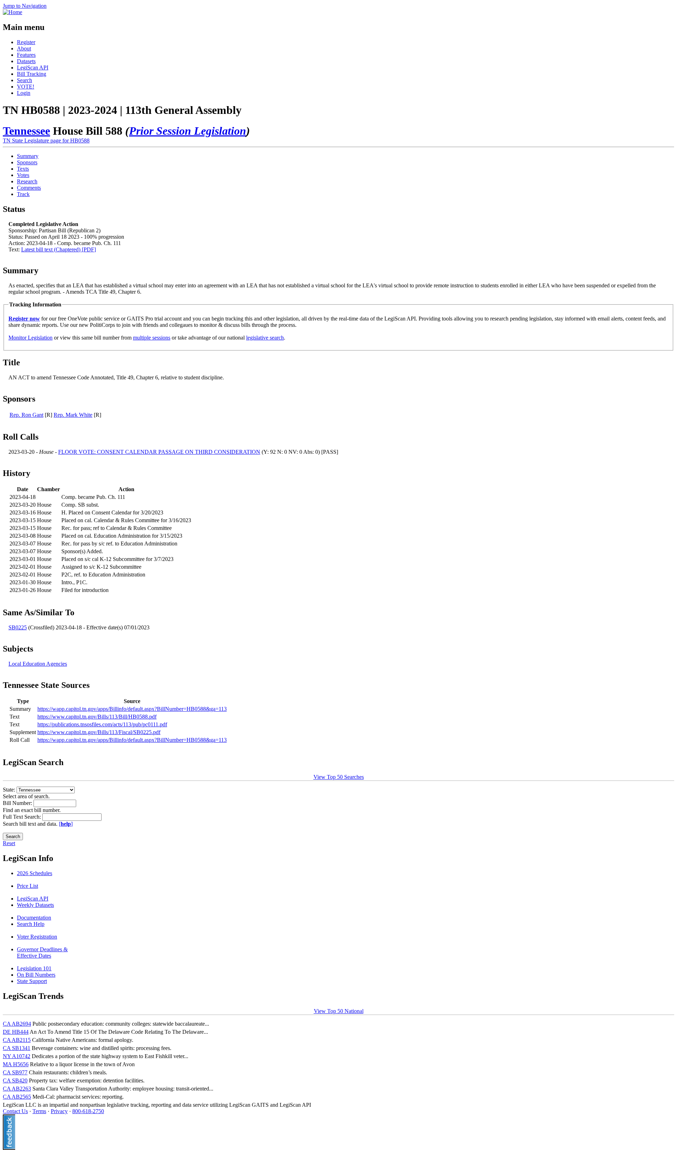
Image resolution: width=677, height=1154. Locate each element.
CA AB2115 (17, 1040)
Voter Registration (37, 937)
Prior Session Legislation (187, 130)
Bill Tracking (31, 74)
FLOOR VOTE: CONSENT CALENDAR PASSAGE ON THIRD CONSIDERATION (159, 452)
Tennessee (26, 130)
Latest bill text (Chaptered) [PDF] (58, 249)
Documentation (34, 918)
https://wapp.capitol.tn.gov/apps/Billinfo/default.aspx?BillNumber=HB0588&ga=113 (132, 709)
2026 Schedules (34, 873)
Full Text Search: (22, 817)
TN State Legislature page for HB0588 (46, 141)
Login (23, 93)
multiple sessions (151, 338)
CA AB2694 (17, 1024)
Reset (9, 843)
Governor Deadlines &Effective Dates (42, 952)
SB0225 (17, 627)
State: (10, 790)
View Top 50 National (339, 1011)
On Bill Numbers (36, 975)
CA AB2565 (17, 1097)
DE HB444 (16, 1032)
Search (24, 80)
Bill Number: (18, 803)
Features (26, 55)
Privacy (59, 1111)
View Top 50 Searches (338, 777)
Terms (39, 1111)
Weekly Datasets (35, 905)
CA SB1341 (16, 1048)
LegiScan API (32, 68)
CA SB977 (15, 1072)
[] (66, 824)
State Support (32, 981)
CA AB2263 (17, 1089)
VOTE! (25, 87)
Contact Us (15, 1111)
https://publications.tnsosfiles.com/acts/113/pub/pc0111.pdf (102, 724)
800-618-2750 (88, 1111)
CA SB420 (15, 1080)
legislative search (265, 338)
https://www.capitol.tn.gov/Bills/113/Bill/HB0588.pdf (97, 717)
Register (26, 42)
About (24, 48)
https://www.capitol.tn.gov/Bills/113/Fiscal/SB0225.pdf (98, 732)
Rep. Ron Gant (26, 415)
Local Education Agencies (37, 664)
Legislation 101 (34, 968)
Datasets (26, 61)
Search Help (30, 924)
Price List (27, 886)
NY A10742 (16, 1056)
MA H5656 (16, 1064)
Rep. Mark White (73, 415)
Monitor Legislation (30, 338)
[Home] (12, 12)
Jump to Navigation (25, 6)
